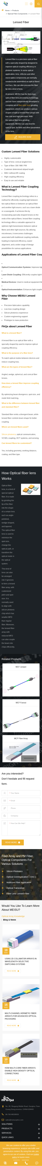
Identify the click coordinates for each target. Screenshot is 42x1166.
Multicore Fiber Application (19, 882)
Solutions (7, 1124)
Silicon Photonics (15, 871)
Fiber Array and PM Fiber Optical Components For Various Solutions (17, 859)
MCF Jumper (21, 667)
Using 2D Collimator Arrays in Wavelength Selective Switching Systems (21, 961)
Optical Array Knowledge (13, 916)
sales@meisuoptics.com (14, 1120)
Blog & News (9, 920)
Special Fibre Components (17, 14)
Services (6, 1133)
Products (15, 10)
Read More (12, 971)
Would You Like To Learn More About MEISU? (20, 907)
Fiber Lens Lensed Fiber (18, 893)
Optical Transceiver (15, 888)
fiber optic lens (24, 105)
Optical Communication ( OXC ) (21, 877)
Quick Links (8, 1137)
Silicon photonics (9, 434)
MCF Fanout (21, 703)
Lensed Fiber (35, 14)
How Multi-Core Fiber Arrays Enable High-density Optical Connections (20, 1071)
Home (7, 10)
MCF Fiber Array (21, 738)
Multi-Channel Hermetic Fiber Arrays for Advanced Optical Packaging (20, 1016)
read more (11, 842)
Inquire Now (24, 137)
